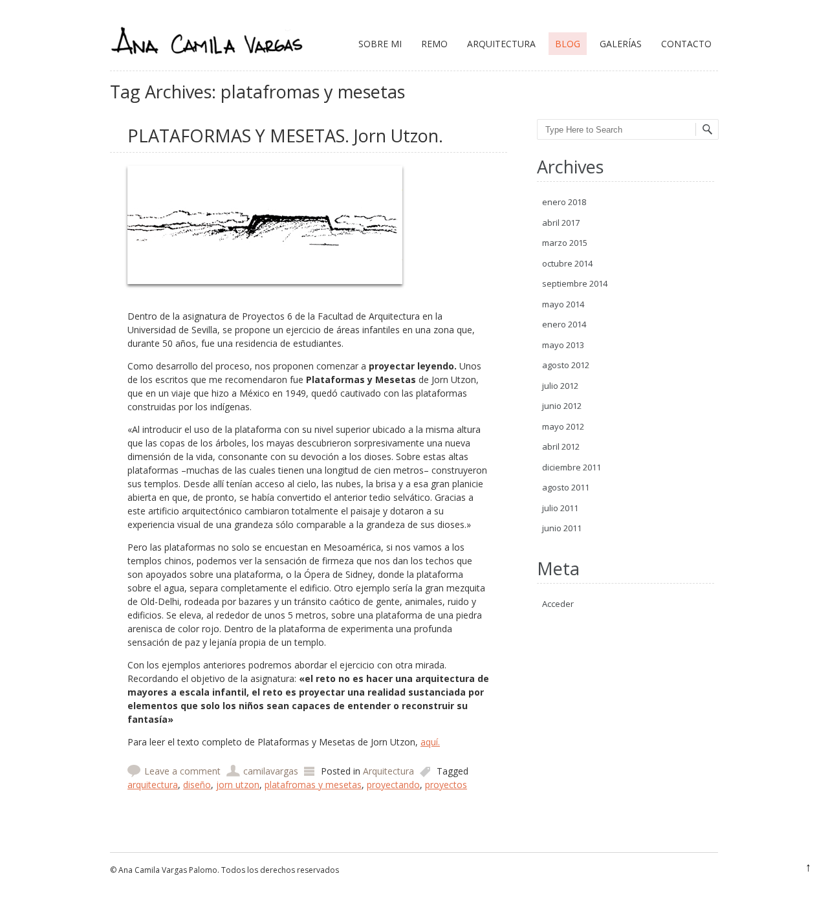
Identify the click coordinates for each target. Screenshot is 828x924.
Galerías (621, 44)
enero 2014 (564, 324)
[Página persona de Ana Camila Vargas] (207, 64)
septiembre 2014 (574, 283)
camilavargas (270, 771)
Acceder (558, 604)
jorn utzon (237, 784)
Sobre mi (380, 44)
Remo (434, 44)
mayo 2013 (563, 345)
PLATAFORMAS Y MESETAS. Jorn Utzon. (285, 136)
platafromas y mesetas (313, 784)
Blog (567, 44)
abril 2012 (561, 446)
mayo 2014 (563, 304)
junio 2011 (562, 528)
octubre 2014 (567, 263)
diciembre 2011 (571, 467)
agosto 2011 (565, 487)
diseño (197, 784)
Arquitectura (501, 44)
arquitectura (152, 784)
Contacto (686, 44)
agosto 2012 (565, 365)
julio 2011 (560, 508)
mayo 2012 (563, 426)
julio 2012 (560, 385)
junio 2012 (562, 406)
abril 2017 (561, 222)
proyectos (446, 784)
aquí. (430, 742)
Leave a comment (182, 771)
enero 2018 (564, 202)
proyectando (393, 784)
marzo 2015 (564, 242)
